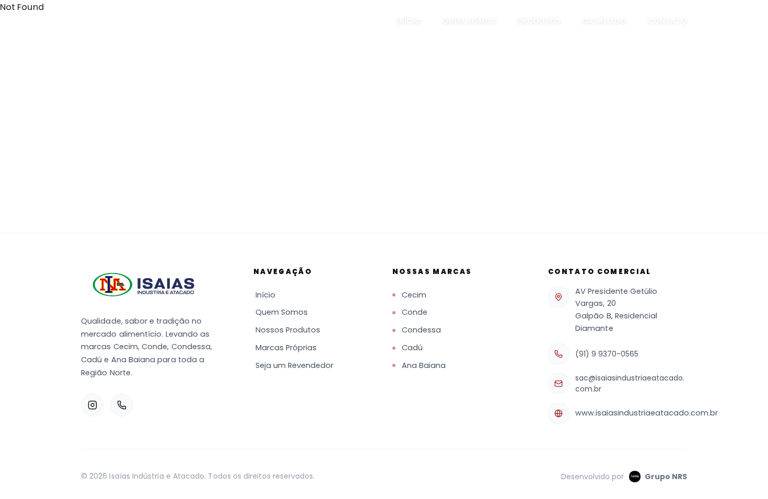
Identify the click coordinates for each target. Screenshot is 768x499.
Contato (667, 21)
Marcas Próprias (286, 347)
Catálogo (604, 21)
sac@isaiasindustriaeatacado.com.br (629, 383)
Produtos (539, 21)
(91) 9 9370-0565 (606, 354)
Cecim (414, 295)
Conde (414, 312)
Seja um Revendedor (294, 365)
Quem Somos (469, 21)
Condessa (421, 330)
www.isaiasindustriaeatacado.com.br (646, 413)
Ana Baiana (424, 365)
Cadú (412, 347)
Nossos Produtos (287, 330)
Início (409, 21)
